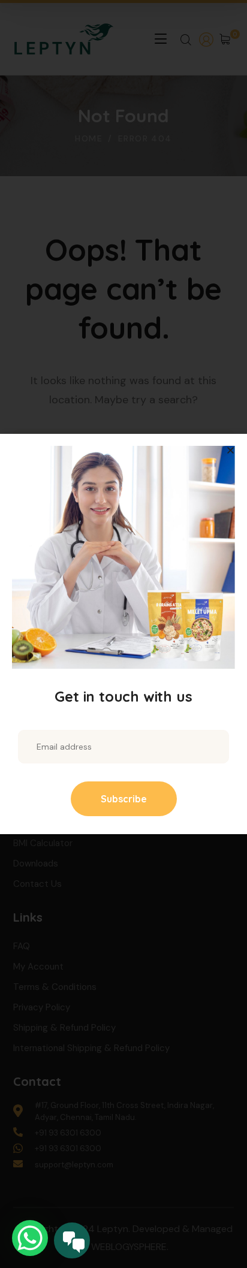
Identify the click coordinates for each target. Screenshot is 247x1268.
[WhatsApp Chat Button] (30, 1238)
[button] (230, 450)
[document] (123, 634)
